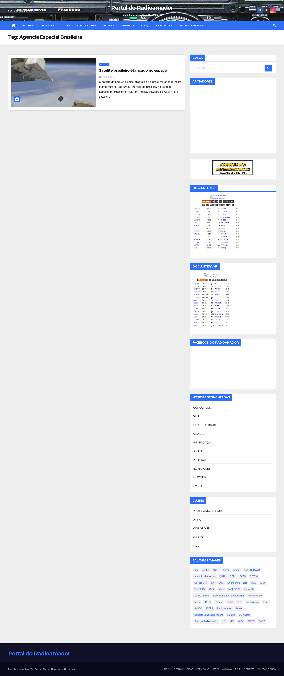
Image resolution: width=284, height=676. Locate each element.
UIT (224, 621)
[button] (274, 25)
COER (243, 576)
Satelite (231, 614)
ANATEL (198, 451)
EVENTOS (199, 486)
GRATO (198, 537)
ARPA (197, 519)
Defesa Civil (200, 582)
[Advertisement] (232, 121)
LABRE (197, 546)
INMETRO (199, 589)
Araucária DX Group (205, 576)
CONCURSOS (202, 407)
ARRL (222, 576)
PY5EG (209, 608)
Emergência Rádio (237, 582)
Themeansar (70, 669)
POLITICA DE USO (191, 25)
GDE (253, 582)
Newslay (55, 669)
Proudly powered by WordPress (24, 669)
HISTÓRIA (200, 477)
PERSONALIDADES (205, 425)
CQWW (254, 576)
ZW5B (262, 621)
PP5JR (218, 602)
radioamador (224, 608)
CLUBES (198, 433)
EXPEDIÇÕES (202, 468)
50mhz (205, 570)
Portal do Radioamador (142, 7)
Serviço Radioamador (206, 621)
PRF (239, 602)
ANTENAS (200, 460)
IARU (262, 582)
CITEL (232, 576)
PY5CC (198, 608)
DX (213, 582)
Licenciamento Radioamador (228, 595)
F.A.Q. (145, 25)
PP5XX (230, 602)
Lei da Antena (201, 595)
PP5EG (207, 602)
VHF (196, 416)
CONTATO (163, 25)
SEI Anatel (244, 614)
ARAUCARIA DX (252, 570)
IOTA (211, 589)
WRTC (251, 621)
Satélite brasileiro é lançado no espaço (133, 70)
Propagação (252, 602)
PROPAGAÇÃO (202, 442)
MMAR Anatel (255, 595)
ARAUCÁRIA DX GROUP (209, 511)
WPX (241, 621)
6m (196, 570)
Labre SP (249, 589)
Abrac (226, 570)
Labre (221, 589)
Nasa (197, 602)
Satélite (104, 65)
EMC (221, 582)
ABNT (216, 570)
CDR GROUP (201, 528)
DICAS (66, 25)
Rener (239, 608)
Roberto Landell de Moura (208, 614)
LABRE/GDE (234, 589)
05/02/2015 (108, 77)
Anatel (236, 570)
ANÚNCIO (127, 25)
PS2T (266, 602)
